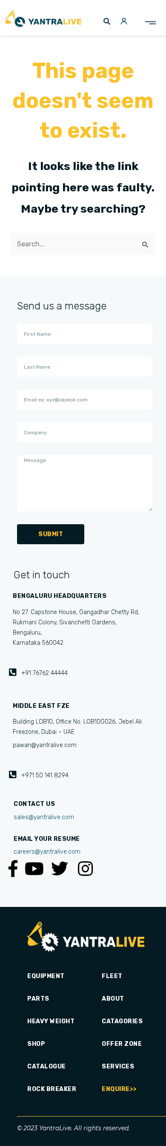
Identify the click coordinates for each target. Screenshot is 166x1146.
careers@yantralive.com (47, 851)
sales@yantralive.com (44, 817)
